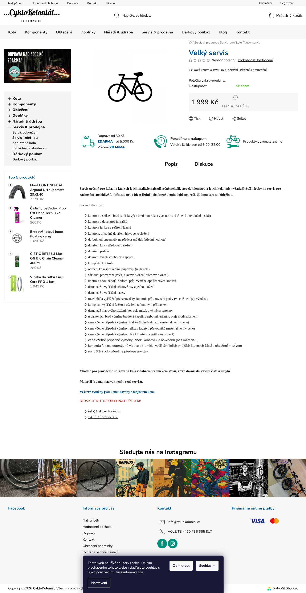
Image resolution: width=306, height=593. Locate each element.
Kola (16, 98)
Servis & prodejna (28, 127)
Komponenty (24, 104)
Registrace (287, 3)
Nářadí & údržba (27, 121)
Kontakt (92, 3)
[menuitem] (12, 32)
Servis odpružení (25, 132)
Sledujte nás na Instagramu (158, 452)
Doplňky (20, 115)
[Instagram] (173, 543)
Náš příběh (15, 3)
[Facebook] (162, 543)
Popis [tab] (171, 164)
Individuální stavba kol (30, 148)
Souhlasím (207, 565)
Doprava (72, 3)
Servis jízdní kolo (25, 137)
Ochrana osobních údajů (100, 552)
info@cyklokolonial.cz (104, 411)
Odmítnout (181, 565)
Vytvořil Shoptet (285, 588)
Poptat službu (235, 106)
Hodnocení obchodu (45, 3)
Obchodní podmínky (98, 546)
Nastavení (99, 583)
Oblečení (20, 109)
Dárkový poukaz (27, 153)
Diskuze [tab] (204, 164)
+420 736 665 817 (103, 417)
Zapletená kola (24, 143)
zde (140, 572)
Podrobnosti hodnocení (255, 60)
